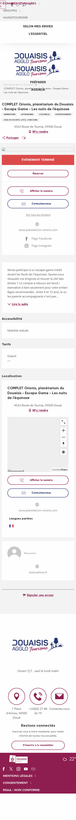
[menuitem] (38, 26)
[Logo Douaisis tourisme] (38, 645)
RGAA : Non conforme (21, 790)
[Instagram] (18, 770)
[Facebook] (3, 770)
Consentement (15, 783)
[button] (24, 137)
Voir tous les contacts (38, 215)
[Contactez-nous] (33, 770)
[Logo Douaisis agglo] (18, 759)
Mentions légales (17, 776)
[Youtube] (26, 770)
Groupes (10, 11)
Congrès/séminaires (19, 3)
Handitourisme (15, 18)
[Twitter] (11, 770)
